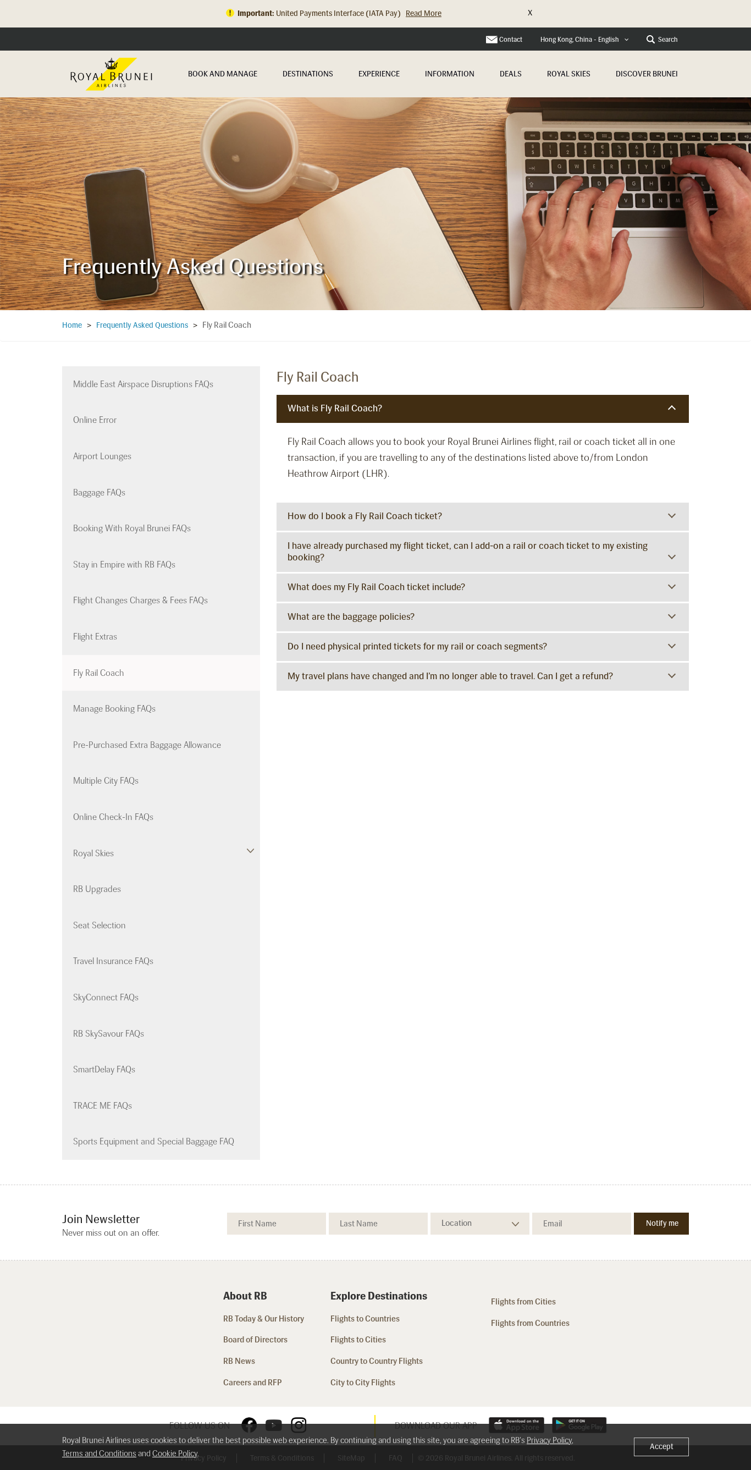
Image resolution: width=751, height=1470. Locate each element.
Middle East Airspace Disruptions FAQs (143, 384)
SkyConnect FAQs (106, 997)
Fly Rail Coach (98, 673)
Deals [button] (511, 74)
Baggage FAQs (99, 492)
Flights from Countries (530, 1323)
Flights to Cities (358, 1340)
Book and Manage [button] (222, 74)
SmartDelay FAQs (104, 1069)
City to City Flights (363, 1383)
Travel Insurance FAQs (113, 961)
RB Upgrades (97, 889)
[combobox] (584, 40)
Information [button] (449, 74)
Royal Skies (568, 74)
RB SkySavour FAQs (108, 1033)
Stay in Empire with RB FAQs (124, 564)
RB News (239, 1361)
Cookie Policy (174, 1453)
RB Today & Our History (263, 1319)
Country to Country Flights (377, 1361)
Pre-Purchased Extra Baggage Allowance (147, 745)
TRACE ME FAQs (102, 1105)
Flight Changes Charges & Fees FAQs (140, 600)
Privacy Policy (549, 1440)
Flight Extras (95, 636)
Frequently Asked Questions (142, 325)
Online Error (95, 420)
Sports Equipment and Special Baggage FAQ (153, 1141)
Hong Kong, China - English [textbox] (579, 39)
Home (72, 325)
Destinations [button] (308, 74)
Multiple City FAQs (106, 780)
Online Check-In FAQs (113, 817)
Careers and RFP (252, 1383)
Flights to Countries (365, 1319)
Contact (510, 39)
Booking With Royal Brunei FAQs (132, 528)
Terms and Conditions (99, 1453)
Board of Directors (255, 1340)
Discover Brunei (647, 74)
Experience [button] (379, 74)
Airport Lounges (102, 456)
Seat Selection (99, 925)
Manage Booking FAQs (114, 708)
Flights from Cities (523, 1302)
